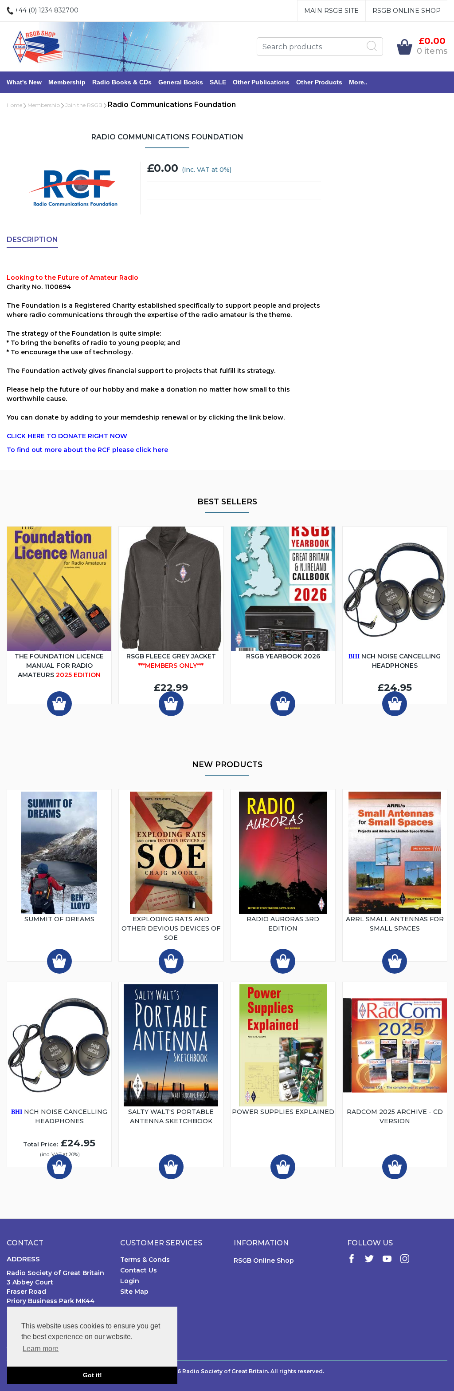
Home (14, 105)
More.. (358, 82)
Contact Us (138, 1270)
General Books (180, 82)
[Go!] (372, 46)
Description (32, 239)
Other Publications (261, 82)
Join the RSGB (83, 105)
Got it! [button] (92, 1375)
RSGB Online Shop (406, 11)
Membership (67, 82)
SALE (218, 82)
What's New (24, 82)
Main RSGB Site (331, 11)
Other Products (319, 82)
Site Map (134, 1292)
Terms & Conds (145, 1260)
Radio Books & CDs (122, 82)
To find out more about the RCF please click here (87, 450)
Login (129, 1281)
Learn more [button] (41, 1348)
